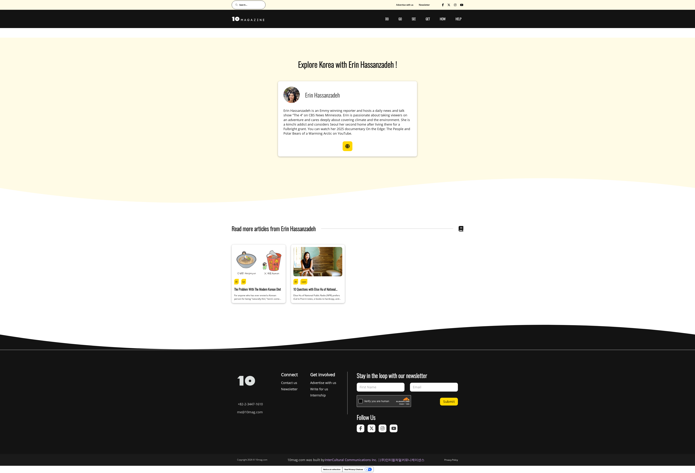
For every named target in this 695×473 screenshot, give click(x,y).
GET (428, 18)
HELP (459, 18)
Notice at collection (331, 469)
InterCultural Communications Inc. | (352, 460)
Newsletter (424, 4)
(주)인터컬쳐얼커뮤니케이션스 (402, 460)
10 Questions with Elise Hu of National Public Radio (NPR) (314, 291)
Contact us (289, 383)
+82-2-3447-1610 (250, 404)
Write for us (319, 389)
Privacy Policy (451, 459)
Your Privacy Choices (353, 469)
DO (387, 18)
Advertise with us (404, 4)
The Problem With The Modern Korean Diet (257, 289)
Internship (318, 395)
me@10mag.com (250, 412)
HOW (443, 18)
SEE (414, 18)
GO (400, 18)
